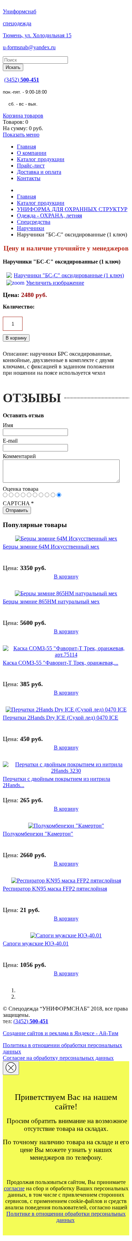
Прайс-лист (31, 166)
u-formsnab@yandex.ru (29, 47)
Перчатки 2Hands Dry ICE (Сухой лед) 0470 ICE (60, 718)
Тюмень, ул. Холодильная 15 (37, 35)
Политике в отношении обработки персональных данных (66, 1217)
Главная (26, 147)
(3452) (21, 80)
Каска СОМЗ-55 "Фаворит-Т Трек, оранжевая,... (60, 663)
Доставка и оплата (39, 172)
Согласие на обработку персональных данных (58, 1058)
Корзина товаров (23, 116)
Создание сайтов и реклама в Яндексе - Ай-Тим (60, 1033)
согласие (14, 1188)
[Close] (11, 1068)
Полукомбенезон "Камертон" (38, 834)
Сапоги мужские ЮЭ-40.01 (36, 943)
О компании (31, 153)
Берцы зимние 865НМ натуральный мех (51, 601)
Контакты (28, 178)
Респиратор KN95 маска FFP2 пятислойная (55, 889)
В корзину (66, 577)
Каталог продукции (40, 159)
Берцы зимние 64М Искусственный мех (51, 547)
